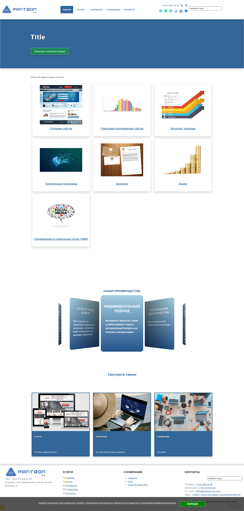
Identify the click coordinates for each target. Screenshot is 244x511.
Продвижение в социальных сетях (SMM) (61, 238)
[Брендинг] (122, 160)
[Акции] (183, 160)
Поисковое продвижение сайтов (122, 128)
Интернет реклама (183, 128)
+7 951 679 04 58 (206, 487)
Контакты (70, 493)
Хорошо (192, 503)
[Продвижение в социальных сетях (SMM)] (61, 215)
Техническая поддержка (61, 183)
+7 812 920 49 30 (203, 484)
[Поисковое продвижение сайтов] (122, 104)
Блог (130, 481)
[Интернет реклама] (183, 104)
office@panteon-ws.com (208, 491)
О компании (71, 489)
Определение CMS (138, 484)
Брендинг (122, 183)
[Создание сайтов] (61, 104)
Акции (183, 183)
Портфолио (71, 485)
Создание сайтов (61, 128)
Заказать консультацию (49, 51)
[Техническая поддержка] (61, 160)
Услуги (68, 481)
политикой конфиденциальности (159, 503)
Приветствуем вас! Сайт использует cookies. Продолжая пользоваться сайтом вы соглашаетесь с (90, 503)
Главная (69, 477)
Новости (132, 478)
